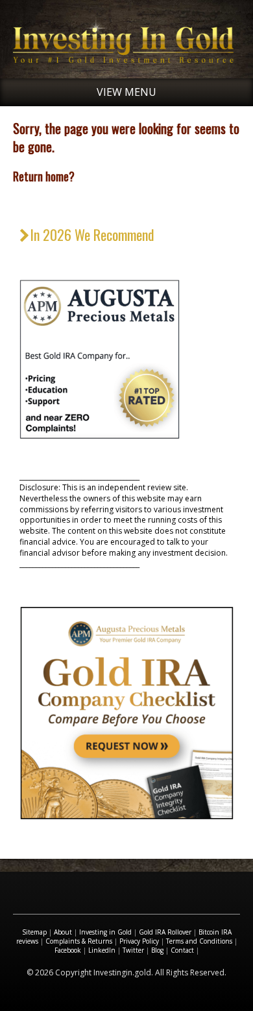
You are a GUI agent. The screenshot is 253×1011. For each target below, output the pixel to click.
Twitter (133, 950)
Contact (182, 950)
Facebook (67, 950)
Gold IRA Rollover (165, 932)
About (63, 932)
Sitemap (34, 932)
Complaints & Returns (78, 941)
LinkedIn (101, 950)
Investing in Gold (105, 932)
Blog (157, 950)
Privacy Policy (139, 941)
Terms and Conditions (199, 941)
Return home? (44, 176)
